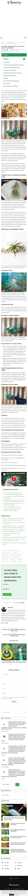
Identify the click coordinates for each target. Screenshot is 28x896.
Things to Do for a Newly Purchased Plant (14, 65)
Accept (11, 894)
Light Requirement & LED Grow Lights (13, 73)
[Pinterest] (17, 878)
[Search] (26, 38)
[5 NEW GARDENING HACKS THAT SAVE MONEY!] (14, 651)
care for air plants (16, 557)
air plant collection (6, 550)
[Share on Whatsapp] (20, 602)
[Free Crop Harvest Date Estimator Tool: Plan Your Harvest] (5, 838)
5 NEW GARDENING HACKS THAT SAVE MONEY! (14, 662)
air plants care (5, 554)
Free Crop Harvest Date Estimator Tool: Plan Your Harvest (18, 837)
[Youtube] (10, 878)
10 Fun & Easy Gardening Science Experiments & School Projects (18, 843)
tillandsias (20, 561)
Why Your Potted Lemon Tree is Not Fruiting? (17, 824)
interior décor (5, 561)
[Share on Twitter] (17, 602)
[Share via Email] (23, 602)
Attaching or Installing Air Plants (11, 67)
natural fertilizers (9, 425)
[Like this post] (14, 602)
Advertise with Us (16, 889)
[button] (2, 654)
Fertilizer (6, 78)
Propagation (7, 83)
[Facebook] (12, 878)
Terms (22, 889)
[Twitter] (13, 878)
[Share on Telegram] (22, 602)
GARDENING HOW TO (11, 42)
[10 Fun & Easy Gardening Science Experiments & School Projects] (5, 844)
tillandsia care (13, 561)
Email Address (6, 589)
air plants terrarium (6, 557)
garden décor (5, 559)
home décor (12, 559)
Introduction (7, 62)
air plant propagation (6, 552)
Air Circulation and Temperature (11, 80)
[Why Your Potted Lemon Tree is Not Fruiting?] (5, 825)
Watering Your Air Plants (10, 75)
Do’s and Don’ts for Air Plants (11, 86)
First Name (5, 584)
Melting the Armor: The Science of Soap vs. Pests (14, 818)
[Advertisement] (14, 21)
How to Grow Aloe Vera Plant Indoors (12, 507)
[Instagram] (15, 878)
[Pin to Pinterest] (19, 602)
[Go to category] (17, 784)
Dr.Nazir (4, 49)
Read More (17, 894)
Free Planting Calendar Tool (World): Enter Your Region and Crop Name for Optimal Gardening (18, 850)
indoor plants (20, 559)
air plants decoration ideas (15, 554)
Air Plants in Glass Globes (10, 70)
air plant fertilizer (16, 550)
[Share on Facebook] (16, 602)
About (9, 889)
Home (2, 42)
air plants (15, 552)
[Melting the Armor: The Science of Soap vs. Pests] (14, 812)
